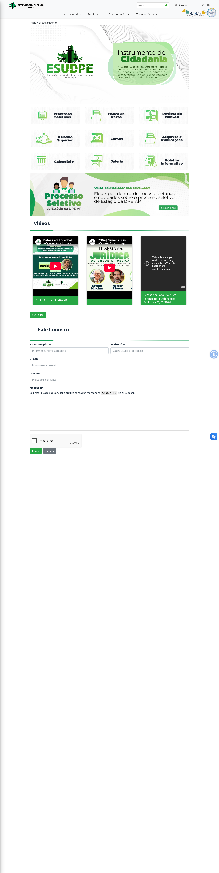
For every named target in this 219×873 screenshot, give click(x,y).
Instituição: (117, 344)
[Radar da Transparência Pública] (198, 12)
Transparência (145, 14)
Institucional (70, 14)
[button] (42, 194)
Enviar (35, 451)
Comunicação (117, 14)
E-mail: (34, 358)
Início (33, 22)
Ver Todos (37, 314)
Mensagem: (37, 387)
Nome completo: (40, 344)
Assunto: (35, 373)
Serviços (93, 14)
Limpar (50, 451)
